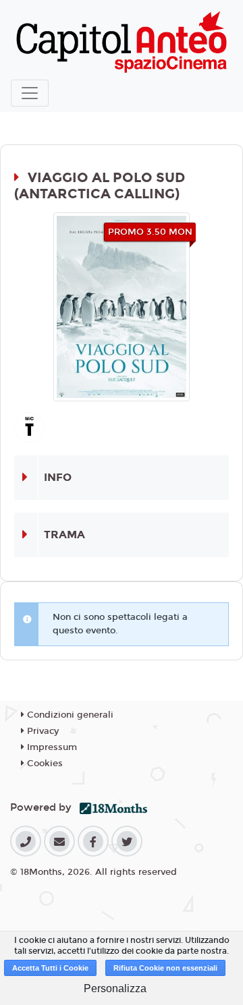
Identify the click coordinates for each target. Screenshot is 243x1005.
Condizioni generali (68, 715)
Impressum (50, 747)
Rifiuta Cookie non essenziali (165, 968)
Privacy (41, 731)
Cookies (43, 763)
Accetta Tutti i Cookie (50, 968)
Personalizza (115, 988)
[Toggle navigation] (30, 93)
